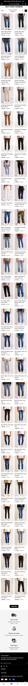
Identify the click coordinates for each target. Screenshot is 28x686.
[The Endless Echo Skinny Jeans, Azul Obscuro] (7, 317)
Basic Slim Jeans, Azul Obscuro (20, 401)
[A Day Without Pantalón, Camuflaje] (21, 217)
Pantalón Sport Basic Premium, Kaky (6, 81)
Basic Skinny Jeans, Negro (7, 424)
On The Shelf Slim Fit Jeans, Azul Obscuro (19, 327)
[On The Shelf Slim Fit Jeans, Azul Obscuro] (21, 317)
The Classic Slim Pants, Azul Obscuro (20, 597)
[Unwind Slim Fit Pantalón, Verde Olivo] (7, 144)
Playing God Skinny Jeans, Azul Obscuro (7, 499)
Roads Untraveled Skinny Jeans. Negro (7, 523)
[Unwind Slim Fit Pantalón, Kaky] (7, 119)
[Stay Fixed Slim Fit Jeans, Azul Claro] (7, 242)
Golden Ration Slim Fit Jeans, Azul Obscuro (6, 32)
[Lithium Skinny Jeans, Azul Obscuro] (7, 561)
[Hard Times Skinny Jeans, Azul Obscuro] (7, 463)
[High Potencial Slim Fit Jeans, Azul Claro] (21, 266)
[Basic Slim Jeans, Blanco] (7, 193)
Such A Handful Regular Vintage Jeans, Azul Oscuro (20, 302)
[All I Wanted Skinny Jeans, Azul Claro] (21, 463)
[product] (3, 684)
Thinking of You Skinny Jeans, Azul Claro (20, 523)
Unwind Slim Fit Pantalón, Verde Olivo (7, 154)
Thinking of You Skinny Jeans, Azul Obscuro (6, 548)
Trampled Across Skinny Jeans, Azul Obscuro (20, 252)
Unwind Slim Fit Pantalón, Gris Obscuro (20, 106)
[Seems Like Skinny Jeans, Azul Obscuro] (7, 341)
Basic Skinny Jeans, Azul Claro (20, 425)
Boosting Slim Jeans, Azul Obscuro (21, 376)
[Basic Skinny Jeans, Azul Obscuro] (7, 439)
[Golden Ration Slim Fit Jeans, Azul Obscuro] (7, 21)
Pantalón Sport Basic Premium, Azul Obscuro (20, 81)
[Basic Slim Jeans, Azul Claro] (7, 390)
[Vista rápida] (9, 28)
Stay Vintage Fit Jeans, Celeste (6, 179)
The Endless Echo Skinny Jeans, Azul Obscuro (7, 327)
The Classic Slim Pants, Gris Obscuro (6, 597)
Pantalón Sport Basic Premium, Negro (19, 32)
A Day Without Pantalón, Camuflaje (20, 228)
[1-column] (23, 11)
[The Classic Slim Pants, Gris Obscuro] (7, 586)
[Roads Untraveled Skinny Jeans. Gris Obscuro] (21, 488)
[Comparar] (7, 28)
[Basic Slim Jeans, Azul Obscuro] (21, 390)
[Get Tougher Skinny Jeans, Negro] (7, 291)
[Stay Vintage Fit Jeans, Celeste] (7, 168)
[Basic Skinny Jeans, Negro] (7, 415)
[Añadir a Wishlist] (5, 28)
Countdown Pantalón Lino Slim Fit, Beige (7, 106)
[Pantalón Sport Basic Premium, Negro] (21, 21)
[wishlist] (17, 684)
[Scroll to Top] (25, 679)
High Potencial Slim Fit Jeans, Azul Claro (20, 277)
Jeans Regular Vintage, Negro (20, 179)
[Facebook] (1, 666)
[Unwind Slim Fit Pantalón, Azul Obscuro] (21, 119)
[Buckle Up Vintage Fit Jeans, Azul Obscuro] (7, 217)
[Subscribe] (25, 663)
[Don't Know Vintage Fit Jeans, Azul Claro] (7, 46)
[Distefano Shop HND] (14, 4)
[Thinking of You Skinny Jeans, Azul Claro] (21, 512)
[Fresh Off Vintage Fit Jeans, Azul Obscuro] (21, 46)
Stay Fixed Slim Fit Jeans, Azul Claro (7, 252)
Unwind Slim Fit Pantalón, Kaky (7, 130)
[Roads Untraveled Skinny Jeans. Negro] (7, 512)
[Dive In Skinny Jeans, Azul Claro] (7, 366)
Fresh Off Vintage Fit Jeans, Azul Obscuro (19, 57)
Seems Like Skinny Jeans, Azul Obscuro (7, 352)
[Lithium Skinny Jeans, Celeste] (21, 537)
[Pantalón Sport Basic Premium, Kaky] (7, 70)
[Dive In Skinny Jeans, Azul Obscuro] (21, 341)
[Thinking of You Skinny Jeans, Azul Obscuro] (7, 537)
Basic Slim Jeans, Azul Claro (6, 401)
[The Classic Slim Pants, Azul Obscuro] (21, 586)
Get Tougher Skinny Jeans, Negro (5, 301)
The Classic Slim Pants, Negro (20, 572)
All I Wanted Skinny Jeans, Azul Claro (21, 474)
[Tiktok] (6, 666)
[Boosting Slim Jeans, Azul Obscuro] (21, 366)
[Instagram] (4, 666)
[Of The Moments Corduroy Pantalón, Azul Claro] (21, 193)
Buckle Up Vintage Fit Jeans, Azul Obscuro (6, 228)
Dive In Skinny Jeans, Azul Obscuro (21, 352)
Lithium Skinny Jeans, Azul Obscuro (6, 572)
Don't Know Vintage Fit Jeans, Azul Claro (6, 57)
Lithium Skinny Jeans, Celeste (20, 548)
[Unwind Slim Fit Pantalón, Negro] (21, 144)
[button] (25, 4)
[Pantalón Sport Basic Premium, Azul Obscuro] (21, 70)
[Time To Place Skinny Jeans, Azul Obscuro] (7, 266)
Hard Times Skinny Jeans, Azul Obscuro (7, 474)
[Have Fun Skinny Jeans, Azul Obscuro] (21, 439)
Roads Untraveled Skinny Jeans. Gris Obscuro (20, 499)
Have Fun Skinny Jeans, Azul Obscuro (20, 450)
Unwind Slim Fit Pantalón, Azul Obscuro (20, 130)
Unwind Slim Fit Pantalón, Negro (20, 154)
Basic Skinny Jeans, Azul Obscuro (7, 450)
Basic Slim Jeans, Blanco (7, 203)
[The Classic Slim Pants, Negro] (21, 561)
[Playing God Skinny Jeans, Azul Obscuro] (7, 488)
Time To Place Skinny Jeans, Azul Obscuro (6, 277)
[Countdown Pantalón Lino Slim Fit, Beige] (7, 95)
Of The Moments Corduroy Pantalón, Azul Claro (21, 203)
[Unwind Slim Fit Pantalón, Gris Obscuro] (21, 95)
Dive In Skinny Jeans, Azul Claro (7, 376)
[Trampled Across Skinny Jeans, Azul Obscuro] (21, 242)
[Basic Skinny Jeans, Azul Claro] (21, 415)
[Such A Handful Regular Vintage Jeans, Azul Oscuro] (21, 291)
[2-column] (26, 11)
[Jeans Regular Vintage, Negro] (21, 168)
